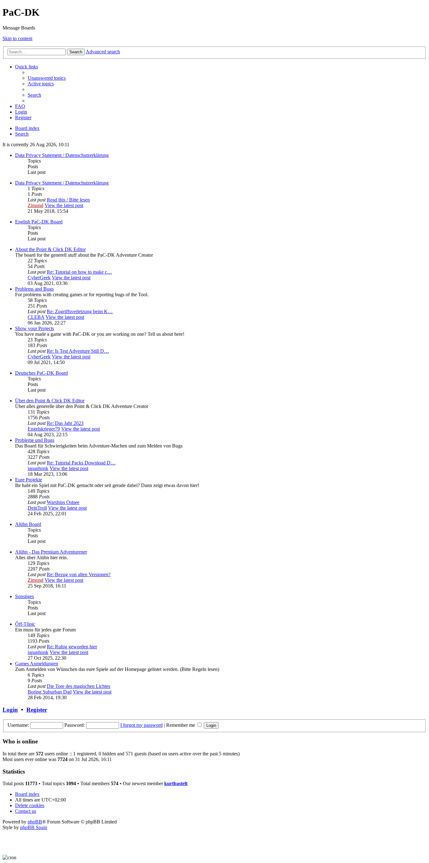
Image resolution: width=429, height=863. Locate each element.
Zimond (35, 205)
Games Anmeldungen (36, 663)
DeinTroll (37, 508)
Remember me (181, 725)
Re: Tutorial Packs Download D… (81, 462)
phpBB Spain (33, 827)
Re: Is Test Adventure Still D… (78, 351)
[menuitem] (47, 78)
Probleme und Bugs (34, 440)
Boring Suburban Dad (50, 691)
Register (36, 709)
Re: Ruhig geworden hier (72, 646)
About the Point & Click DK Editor (50, 249)
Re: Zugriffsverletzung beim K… (80, 311)
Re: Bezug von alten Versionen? (79, 574)
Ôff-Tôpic (25, 624)
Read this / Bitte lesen (68, 199)
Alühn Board (28, 524)
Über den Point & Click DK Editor (49, 400)
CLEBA (36, 317)
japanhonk (38, 468)
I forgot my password (141, 725)
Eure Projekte (28, 479)
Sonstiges (24, 596)
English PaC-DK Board (38, 221)
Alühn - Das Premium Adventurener (51, 552)
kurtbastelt (175, 783)
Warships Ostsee (63, 502)
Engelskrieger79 (44, 429)
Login (10, 709)
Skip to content (17, 38)
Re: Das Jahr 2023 (65, 423)
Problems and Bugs (34, 289)
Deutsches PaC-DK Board (41, 373)
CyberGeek (39, 277)
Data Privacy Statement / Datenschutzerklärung (62, 155)
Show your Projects (34, 328)
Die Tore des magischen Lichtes (78, 686)
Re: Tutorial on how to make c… (79, 272)
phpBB (35, 821)
